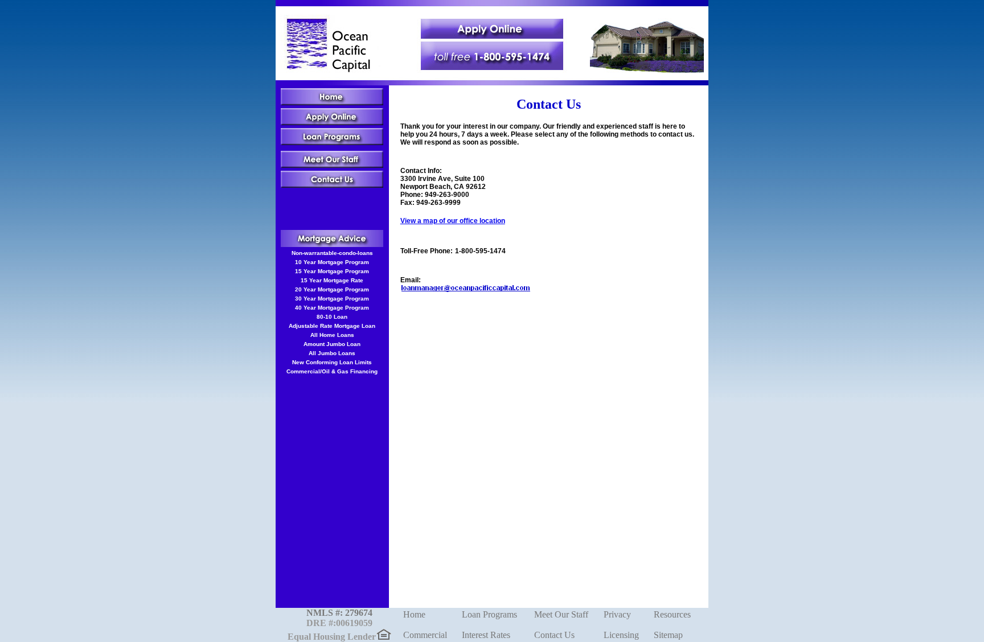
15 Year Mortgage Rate (332, 280)
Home (414, 614)
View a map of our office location (452, 221)
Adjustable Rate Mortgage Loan (332, 326)
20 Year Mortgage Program (332, 289)
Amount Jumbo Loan (332, 344)
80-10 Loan (332, 317)
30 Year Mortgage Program (332, 298)
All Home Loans (332, 335)
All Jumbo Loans (332, 353)
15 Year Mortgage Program (332, 271)
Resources (672, 614)
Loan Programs (489, 614)
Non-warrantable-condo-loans (332, 253)
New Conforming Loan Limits (332, 362)
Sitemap (668, 635)
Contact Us (554, 635)
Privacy (617, 614)
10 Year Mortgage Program (332, 262)
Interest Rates (486, 635)
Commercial (425, 635)
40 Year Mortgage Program (332, 307)
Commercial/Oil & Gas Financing (332, 371)
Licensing (621, 635)
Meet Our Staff (561, 614)
